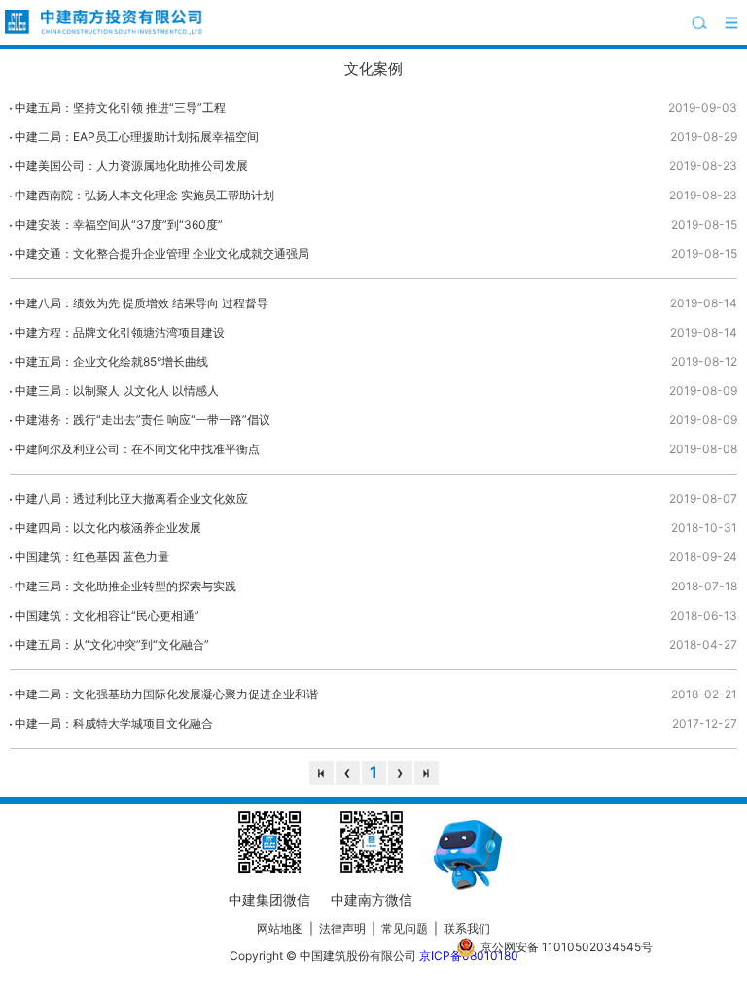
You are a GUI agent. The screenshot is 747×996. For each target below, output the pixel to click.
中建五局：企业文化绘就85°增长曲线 (111, 361)
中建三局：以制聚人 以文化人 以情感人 (117, 390)
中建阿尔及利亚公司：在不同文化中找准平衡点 (137, 449)
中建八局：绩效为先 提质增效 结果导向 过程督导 (141, 303)
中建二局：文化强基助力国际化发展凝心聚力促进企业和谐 (166, 694)
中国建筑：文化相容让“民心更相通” (107, 615)
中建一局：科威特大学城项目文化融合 (114, 723)
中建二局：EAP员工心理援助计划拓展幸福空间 (137, 136)
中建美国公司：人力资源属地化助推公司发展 (131, 166)
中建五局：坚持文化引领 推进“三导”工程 (120, 107)
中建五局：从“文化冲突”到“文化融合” (112, 644)
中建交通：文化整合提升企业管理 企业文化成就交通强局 (162, 253)
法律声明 (342, 928)
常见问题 (404, 928)
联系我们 (467, 928)
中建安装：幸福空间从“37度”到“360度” (119, 224)
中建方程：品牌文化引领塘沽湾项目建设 (120, 332)
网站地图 (280, 928)
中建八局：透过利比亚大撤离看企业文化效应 (131, 498)
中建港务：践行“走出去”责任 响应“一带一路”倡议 (142, 419)
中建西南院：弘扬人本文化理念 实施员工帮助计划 (144, 195)
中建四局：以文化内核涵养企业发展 (108, 527)
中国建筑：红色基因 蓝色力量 (92, 557)
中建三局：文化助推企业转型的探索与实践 (125, 586)
